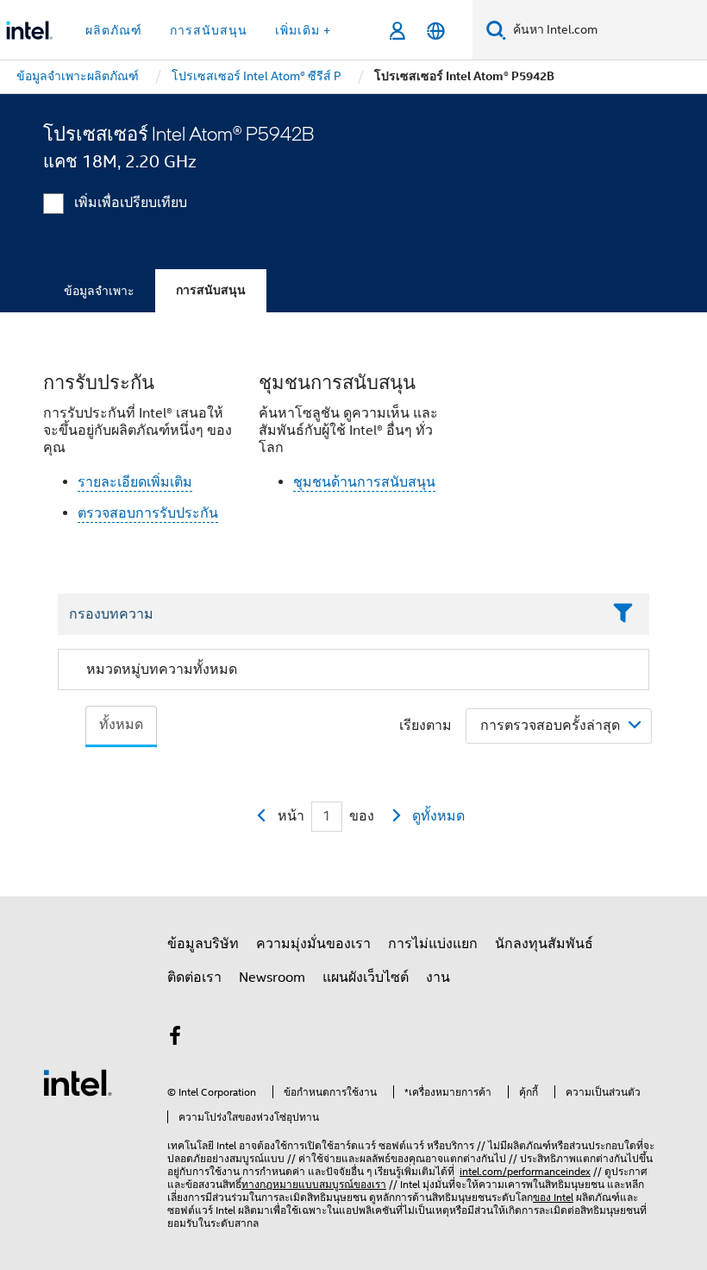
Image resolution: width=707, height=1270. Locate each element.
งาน (438, 977)
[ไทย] (435, 30)
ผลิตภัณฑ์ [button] (113, 30)
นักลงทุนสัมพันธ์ (544, 943)
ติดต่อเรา (194, 977)
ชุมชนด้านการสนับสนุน (364, 482)
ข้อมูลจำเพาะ (99, 291)
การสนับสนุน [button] (208, 30)
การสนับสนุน (211, 290)
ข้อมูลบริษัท (203, 943)
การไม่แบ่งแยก (433, 943)
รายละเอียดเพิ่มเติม (135, 482)
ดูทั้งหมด (438, 816)
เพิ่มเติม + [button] (303, 30)
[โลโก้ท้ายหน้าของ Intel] (77, 1082)
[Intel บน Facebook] (175, 1038)
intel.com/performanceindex (525, 1171)
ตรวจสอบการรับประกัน (148, 513)
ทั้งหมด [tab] (121, 724)
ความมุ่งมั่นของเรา (313, 943)
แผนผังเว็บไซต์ (365, 977)
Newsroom (272, 977)
